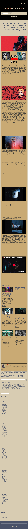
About (10, 1)
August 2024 (4, 423)
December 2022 (4, 444)
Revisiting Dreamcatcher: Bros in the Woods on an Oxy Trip (20, 288)
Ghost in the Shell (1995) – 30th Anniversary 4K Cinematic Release (13, 384)
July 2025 (3, 411)
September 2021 (4, 459)
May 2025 (3, 413)
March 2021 (4, 466)
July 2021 (3, 461)
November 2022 (4, 445)
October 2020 (4, 471)
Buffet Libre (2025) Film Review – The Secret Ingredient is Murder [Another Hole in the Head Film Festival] (7, 316)
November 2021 (4, 457)
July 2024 (4, 424)
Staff (16, 1)
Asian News (4, 485)
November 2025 (4, 407)
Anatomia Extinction (17, 371)
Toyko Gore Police (19, 372)
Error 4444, (20, 108)
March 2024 (4, 428)
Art (2, 477)
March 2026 (4, 403)
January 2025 (4, 417)
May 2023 (3, 438)
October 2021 (4, 458)
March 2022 (4, 453)
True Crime (4, 508)
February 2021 (4, 467)
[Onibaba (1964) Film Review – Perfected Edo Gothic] (20, 335)
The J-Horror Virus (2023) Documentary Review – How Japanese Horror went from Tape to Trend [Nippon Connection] (20, 316)
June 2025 (4, 412)
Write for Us (14, 16)
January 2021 (4, 468)
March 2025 (4, 415)
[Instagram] (1, 369)
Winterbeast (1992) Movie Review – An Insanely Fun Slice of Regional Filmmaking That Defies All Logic (7, 338)
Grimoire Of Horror (5, 1)
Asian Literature (5, 484)
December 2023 (4, 431)
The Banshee (4, 506)
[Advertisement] (14, 80)
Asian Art (3, 478)
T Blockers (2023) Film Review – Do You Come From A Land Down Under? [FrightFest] (7, 295)
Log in (3, 514)
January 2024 (4, 430)
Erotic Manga (4, 495)
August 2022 (4, 448)
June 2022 (4, 450)
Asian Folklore (4, 481)
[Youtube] (2, 369)
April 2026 (4, 402)
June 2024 (4, 425)
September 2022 (4, 447)
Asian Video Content (5, 490)
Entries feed (4, 515)
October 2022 (4, 446)
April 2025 (4, 414)
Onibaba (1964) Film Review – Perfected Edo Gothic (20, 337)
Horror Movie (7, 372)
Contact (13, 1)
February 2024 (4, 429)
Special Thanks (14, 526)
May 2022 (3, 451)
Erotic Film (4, 494)
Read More (3, 305)
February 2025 (4, 416)
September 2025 (4, 409)
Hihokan (3, 500)
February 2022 (4, 454)
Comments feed (4, 516)
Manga (3, 503)
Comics (3, 491)
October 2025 (4, 408)
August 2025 (4, 410)
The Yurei (9, 371)
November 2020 (4, 470)
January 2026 (4, 405)
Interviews (4, 501)
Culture (3, 492)
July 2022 (3, 449)
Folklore (3, 497)
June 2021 (4, 462)
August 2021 (4, 460)
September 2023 (4, 434)
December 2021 (4, 456)
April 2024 (4, 427)
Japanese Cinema (13, 372)
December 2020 (4, 469)
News (3, 504)
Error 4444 (23, 371)
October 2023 (4, 433)
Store (19, 1)
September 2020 (4, 472)
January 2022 (4, 455)
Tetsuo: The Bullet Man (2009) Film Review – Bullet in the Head (12, 385)
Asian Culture (4, 479)
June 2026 (4, 400)
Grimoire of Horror (14, 8)
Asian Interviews (5, 483)
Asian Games (4, 482)
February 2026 (4, 404)
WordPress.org (4, 517)
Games (3, 498)
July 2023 (3, 436)
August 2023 (4, 435)
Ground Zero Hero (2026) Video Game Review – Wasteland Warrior (13, 388)
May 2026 (3, 401)
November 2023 (4, 432)
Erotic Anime (4, 493)
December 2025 (4, 406)
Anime (3, 476)
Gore (4, 372)
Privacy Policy (23, 1)
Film (3, 496)
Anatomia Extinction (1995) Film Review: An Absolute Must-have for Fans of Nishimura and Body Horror (14, 26)
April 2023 (4, 439)
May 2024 (3, 426)
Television (4, 505)
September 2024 (4, 422)
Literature (4, 502)
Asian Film (6, 371)
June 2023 (4, 437)
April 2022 (4, 452)
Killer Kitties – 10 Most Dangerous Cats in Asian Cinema (11, 389)
